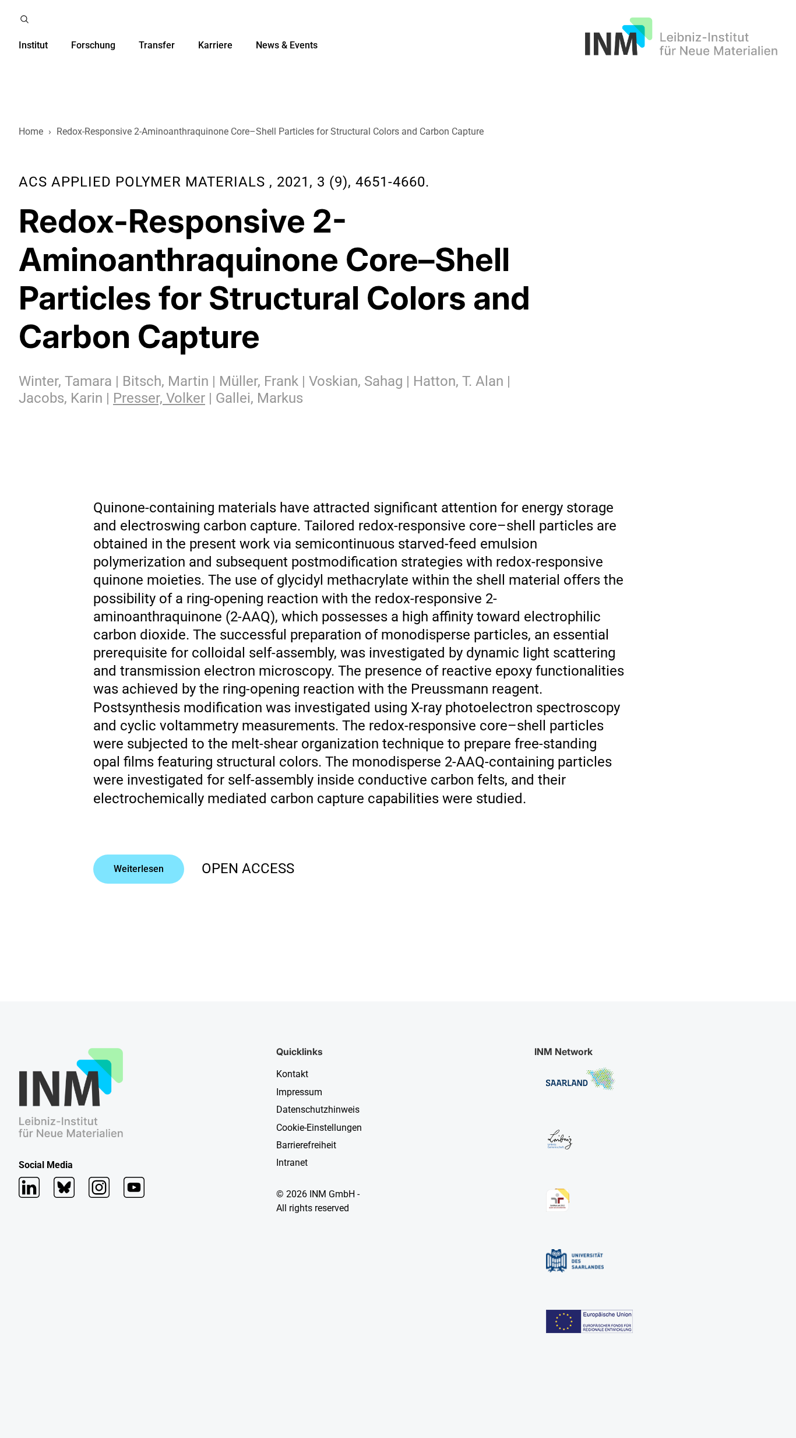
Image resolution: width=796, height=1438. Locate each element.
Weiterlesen (139, 868)
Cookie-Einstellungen (319, 1127)
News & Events (287, 45)
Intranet (292, 1162)
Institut (33, 45)
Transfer (157, 45)
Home (31, 131)
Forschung (93, 45)
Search (24, 19)
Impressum (299, 1092)
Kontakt (292, 1074)
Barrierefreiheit (306, 1145)
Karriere (215, 45)
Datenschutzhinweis (318, 1109)
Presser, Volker (159, 398)
